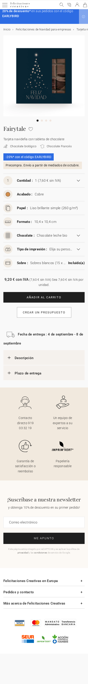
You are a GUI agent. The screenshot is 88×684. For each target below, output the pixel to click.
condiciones (40, 552)
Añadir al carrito (44, 297)
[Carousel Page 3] (46, 121)
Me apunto (44, 538)
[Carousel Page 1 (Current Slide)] (38, 121)
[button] (83, 16)
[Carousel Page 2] (42, 121)
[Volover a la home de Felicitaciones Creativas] (20, 7)
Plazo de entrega (28, 373)
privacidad (23, 552)
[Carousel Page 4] (50, 121)
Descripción (24, 358)
